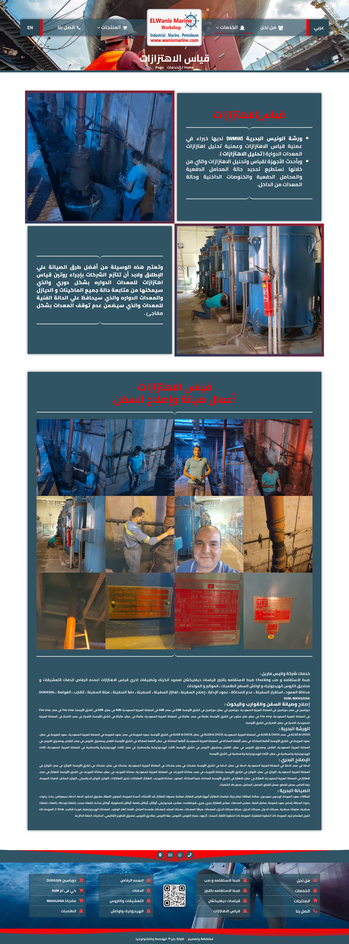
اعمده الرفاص (88, 679)
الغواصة (64, 692)
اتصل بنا (66, 27)
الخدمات (228, 27)
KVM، (288, 698)
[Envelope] (170, 855)
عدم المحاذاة (242, 692)
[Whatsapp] (179, 855)
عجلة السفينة (98, 692)
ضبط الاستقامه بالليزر (235, 679)
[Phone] (189, 855)
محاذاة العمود (298, 692)
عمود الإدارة (218, 692)
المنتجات (110, 27)
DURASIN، (47, 692)
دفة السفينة (123, 692)
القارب (79, 692)
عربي (319, 27)
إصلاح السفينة (193, 692)
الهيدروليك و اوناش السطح (260, 686)
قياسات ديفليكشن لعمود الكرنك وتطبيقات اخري (173, 679)
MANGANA (301, 698)
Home (189, 67)
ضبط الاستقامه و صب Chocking (283, 679)
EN (30, 27)
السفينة (144, 692)
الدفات (68, 679)
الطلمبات (228, 686)
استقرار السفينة (269, 692)
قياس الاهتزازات (115, 679)
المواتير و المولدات (202, 686)
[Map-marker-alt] (160, 855)
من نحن (268, 27)
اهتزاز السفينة (166, 692)
